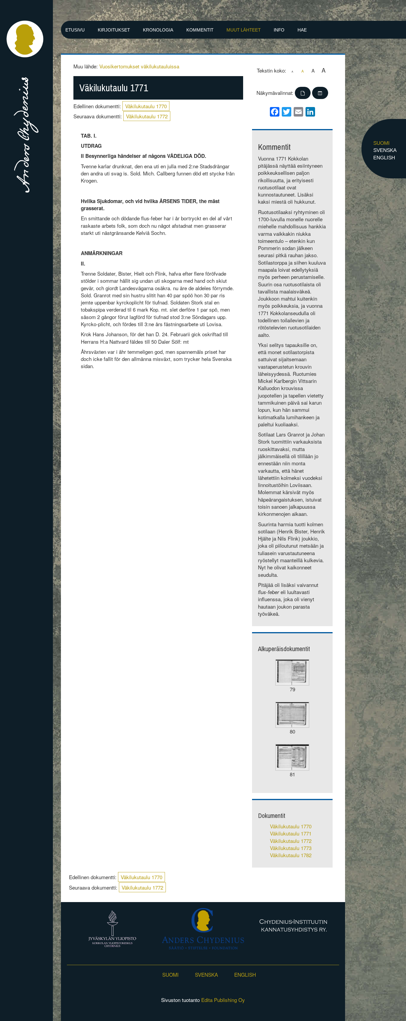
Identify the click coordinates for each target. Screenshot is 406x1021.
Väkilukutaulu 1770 (146, 106)
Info (279, 29)
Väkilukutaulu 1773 (290, 848)
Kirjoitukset (114, 29)
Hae (302, 29)
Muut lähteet (243, 29)
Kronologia (158, 29)
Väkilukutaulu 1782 (290, 855)
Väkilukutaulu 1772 (147, 116)
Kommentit (199, 29)
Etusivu (75, 29)
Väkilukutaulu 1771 (290, 833)
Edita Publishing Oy (223, 999)
